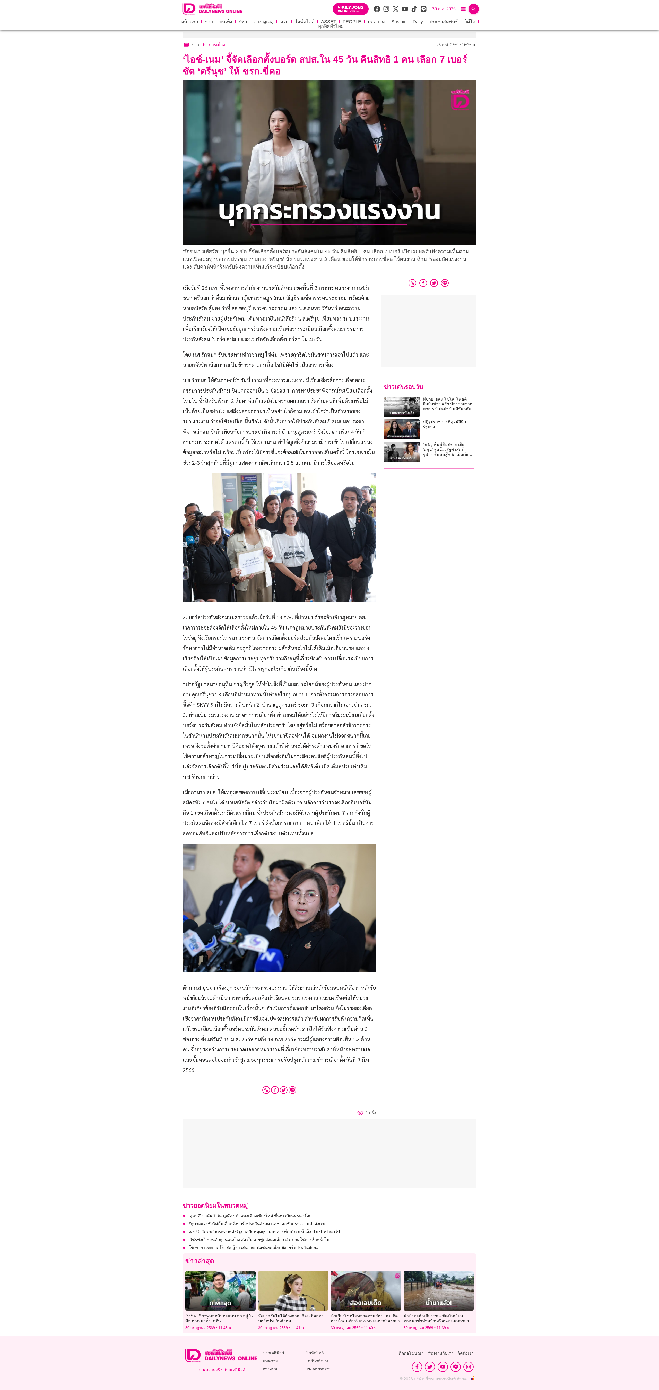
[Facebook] (275, 1090)
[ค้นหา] (474, 9)
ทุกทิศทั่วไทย (331, 26)
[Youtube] (443, 1367)
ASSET (328, 21)
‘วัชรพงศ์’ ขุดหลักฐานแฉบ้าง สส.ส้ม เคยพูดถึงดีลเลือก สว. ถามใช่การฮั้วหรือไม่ (259, 1239)
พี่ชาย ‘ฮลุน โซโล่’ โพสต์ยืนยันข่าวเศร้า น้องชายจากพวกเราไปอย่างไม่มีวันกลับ (447, 404)
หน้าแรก (189, 21)
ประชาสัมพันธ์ (443, 21)
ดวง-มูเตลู (264, 21)
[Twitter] (284, 1090)
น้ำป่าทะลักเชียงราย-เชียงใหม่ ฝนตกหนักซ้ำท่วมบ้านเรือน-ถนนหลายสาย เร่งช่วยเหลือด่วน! (439, 1321)
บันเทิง (225, 21)
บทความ (376, 21)
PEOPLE (352, 21)
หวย (284, 21)
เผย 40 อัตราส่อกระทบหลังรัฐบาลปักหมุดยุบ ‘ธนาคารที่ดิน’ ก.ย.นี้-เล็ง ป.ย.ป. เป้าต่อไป (264, 1231)
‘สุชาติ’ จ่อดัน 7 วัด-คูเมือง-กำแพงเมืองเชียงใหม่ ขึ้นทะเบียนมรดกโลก (250, 1216)
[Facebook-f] (417, 1367)
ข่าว (209, 21)
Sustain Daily (407, 21)
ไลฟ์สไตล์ (305, 21)
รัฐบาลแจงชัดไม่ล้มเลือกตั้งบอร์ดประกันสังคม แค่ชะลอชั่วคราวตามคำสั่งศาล (258, 1223)
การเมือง (217, 44)
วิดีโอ (469, 21)
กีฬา (243, 21)
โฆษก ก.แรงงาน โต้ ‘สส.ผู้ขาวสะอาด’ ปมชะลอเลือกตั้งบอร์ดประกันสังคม (254, 1247)
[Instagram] (468, 1367)
